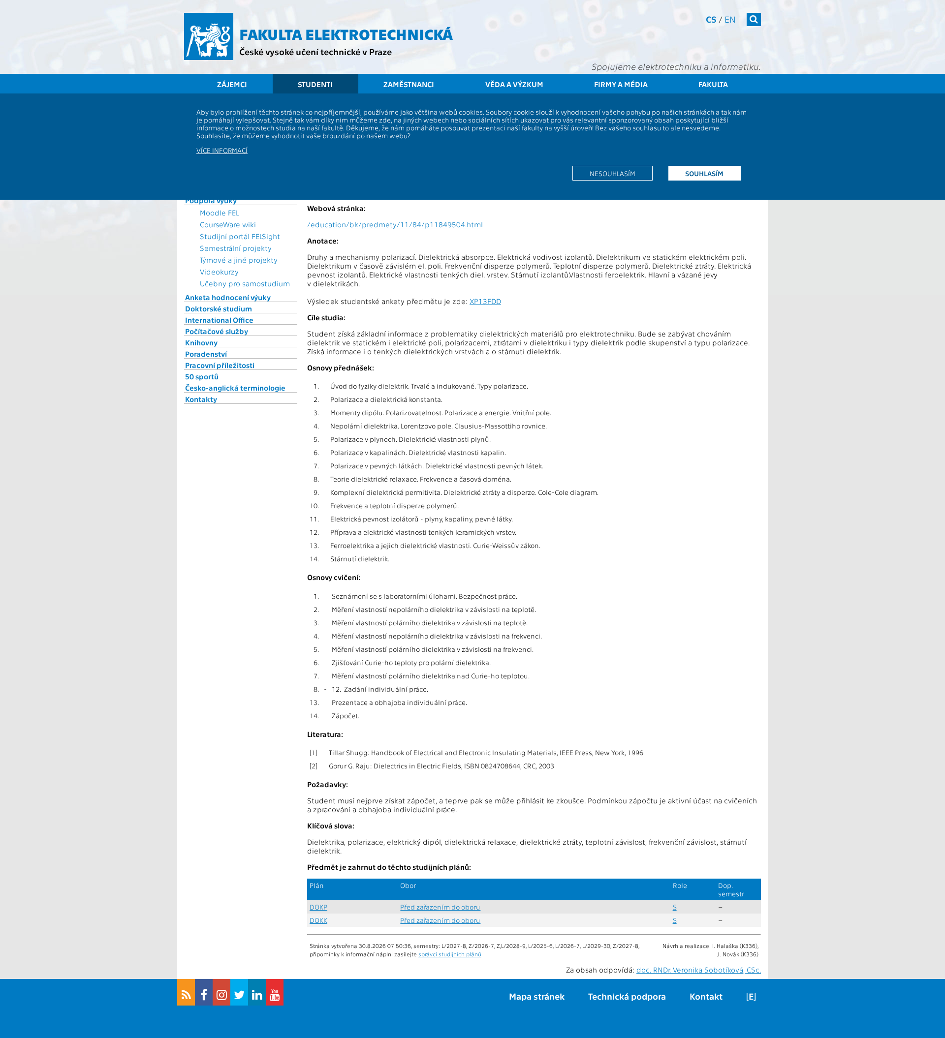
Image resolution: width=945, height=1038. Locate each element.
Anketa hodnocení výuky (228, 297)
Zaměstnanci (408, 84)
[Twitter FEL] (239, 992)
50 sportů (202, 376)
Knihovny (201, 342)
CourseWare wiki (228, 224)
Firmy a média (621, 84)
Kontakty (201, 399)
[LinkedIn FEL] (257, 992)
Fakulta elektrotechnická (346, 33)
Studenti (315, 84)
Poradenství (206, 353)
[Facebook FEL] (204, 992)
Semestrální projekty (236, 248)
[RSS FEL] (186, 992)
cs (711, 19)
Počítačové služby (216, 331)
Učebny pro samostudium (245, 283)
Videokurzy (219, 271)
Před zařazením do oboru (440, 907)
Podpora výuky (211, 200)
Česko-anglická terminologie (235, 387)
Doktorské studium (218, 308)
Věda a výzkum (514, 84)
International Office (219, 319)
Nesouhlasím (612, 173)
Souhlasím (704, 173)
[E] (751, 996)
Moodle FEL (219, 212)
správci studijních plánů (449, 953)
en (730, 19)
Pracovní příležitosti (219, 365)
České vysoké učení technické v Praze (315, 51)
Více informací (222, 150)
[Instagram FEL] (221, 992)
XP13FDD (485, 301)
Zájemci (232, 84)
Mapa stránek (537, 996)
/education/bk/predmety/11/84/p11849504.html (395, 224)
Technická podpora (627, 996)
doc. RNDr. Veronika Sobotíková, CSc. (698, 969)
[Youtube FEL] (275, 992)
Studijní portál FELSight (240, 236)
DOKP (318, 907)
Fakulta (713, 84)
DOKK (318, 920)
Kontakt (706, 996)
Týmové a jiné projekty (239, 259)
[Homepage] (208, 36)
